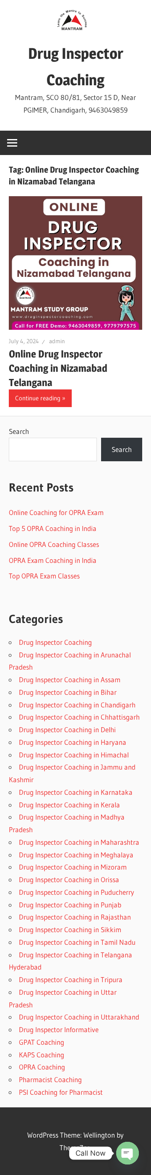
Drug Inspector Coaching (55, 642)
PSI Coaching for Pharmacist (61, 1092)
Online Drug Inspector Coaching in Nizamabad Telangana (58, 368)
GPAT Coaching (41, 1042)
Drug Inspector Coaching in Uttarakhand (79, 1016)
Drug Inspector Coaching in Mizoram (73, 866)
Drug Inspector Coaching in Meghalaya (76, 854)
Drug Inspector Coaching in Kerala (69, 804)
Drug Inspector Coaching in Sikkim (70, 929)
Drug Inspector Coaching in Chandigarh (77, 704)
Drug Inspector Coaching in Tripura (70, 979)
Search (19, 431)
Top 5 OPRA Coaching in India (52, 528)
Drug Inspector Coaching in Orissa (69, 879)
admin (57, 341)
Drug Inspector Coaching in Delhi (67, 729)
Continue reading (37, 398)
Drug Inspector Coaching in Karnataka (76, 792)
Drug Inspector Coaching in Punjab (70, 904)
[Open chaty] (127, 1153)
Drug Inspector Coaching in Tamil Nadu (77, 942)
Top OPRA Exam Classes (44, 575)
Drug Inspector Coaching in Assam (69, 679)
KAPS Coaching (41, 1054)
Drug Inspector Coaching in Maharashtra (79, 842)
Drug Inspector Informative (59, 1029)
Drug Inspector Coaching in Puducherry (76, 892)
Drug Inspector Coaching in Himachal (74, 754)
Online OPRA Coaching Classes (54, 544)
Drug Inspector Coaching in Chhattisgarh (79, 716)
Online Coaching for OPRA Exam (56, 512)
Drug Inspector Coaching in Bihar (68, 692)
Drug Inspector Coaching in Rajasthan (75, 916)
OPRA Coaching (42, 1066)
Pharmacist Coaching (50, 1079)
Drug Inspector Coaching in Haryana (72, 742)
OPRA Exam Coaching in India (52, 560)
